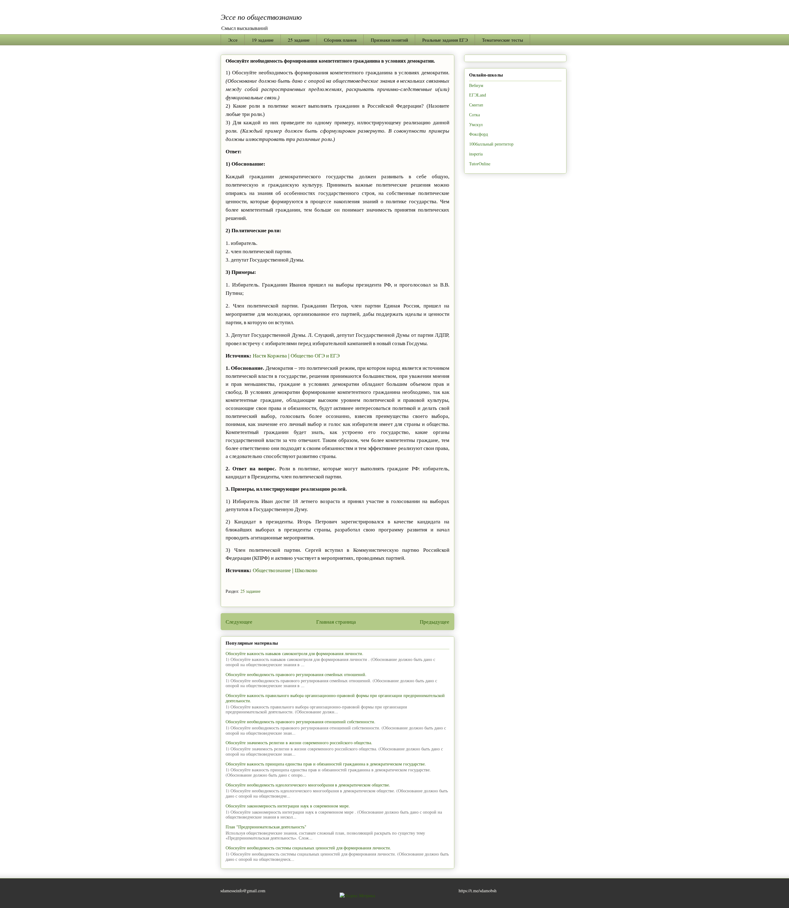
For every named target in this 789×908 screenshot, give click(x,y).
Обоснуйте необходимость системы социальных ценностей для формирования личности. (308, 848)
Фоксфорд (478, 134)
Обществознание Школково (285, 570)
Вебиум (476, 85)
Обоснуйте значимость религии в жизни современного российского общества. (299, 742)
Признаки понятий (389, 40)
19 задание (263, 40)
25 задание (299, 40)
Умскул (476, 124)
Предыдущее (434, 621)
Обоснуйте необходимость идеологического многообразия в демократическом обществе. (308, 785)
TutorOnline (479, 164)
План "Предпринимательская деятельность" (266, 827)
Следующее (239, 621)
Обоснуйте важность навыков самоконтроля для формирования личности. (294, 653)
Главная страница (336, 621)
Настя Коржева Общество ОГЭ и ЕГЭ (296, 356)
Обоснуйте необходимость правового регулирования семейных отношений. (296, 674)
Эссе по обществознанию (261, 17)
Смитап (476, 105)
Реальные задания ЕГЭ (445, 40)
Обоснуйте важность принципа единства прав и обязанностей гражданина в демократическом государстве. (326, 764)
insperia (476, 154)
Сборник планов (340, 40)
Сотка (474, 115)
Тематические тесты (502, 40)
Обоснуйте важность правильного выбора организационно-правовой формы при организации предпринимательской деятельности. (335, 698)
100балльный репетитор (491, 144)
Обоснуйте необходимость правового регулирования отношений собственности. (300, 721)
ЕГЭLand (477, 95)
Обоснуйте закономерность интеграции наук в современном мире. (288, 806)
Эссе (233, 40)
